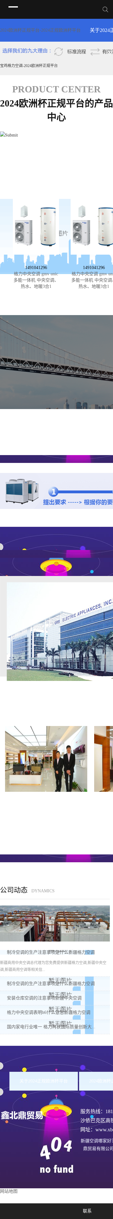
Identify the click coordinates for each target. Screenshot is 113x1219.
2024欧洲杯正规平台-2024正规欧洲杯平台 (40, 30)
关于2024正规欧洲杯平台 (43, 1081)
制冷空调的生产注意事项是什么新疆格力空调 (51, 952)
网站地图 (9, 1191)
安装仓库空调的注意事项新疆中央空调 (44, 998)
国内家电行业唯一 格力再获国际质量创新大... (51, 1026)
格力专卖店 (46, 799)
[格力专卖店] (46, 758)
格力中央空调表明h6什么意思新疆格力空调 (48, 1012)
